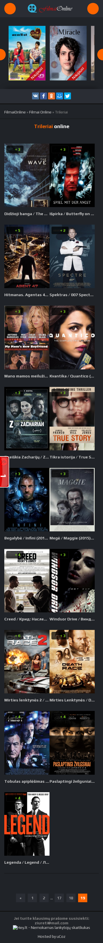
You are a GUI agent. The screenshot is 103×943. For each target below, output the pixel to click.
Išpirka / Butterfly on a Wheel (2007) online (72, 213)
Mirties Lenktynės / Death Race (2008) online (72, 700)
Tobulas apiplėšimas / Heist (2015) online (26, 781)
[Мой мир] (59, 95)
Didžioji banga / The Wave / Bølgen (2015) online (26, 213)
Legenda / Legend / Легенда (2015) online (26, 862)
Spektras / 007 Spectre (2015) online (72, 294)
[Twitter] (67, 95)
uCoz (61, 936)
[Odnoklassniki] (51, 95)
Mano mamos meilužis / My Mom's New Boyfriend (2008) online (26, 376)
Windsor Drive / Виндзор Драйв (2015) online (72, 619)
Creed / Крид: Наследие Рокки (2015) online (26, 619)
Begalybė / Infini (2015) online (26, 538)
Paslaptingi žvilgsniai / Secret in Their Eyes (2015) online (72, 781)
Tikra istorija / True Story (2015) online (72, 457)
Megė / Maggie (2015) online (72, 538)
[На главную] (51, 8)
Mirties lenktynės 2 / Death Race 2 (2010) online (26, 700)
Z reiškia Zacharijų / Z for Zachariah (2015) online (26, 457)
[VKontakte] (35, 95)
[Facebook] (43, 95)
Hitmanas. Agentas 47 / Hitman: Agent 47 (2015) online (26, 294)
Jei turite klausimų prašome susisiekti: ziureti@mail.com (51, 920)
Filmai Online (40, 112)
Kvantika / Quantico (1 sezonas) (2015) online (72, 376)
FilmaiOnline (15, 112)
